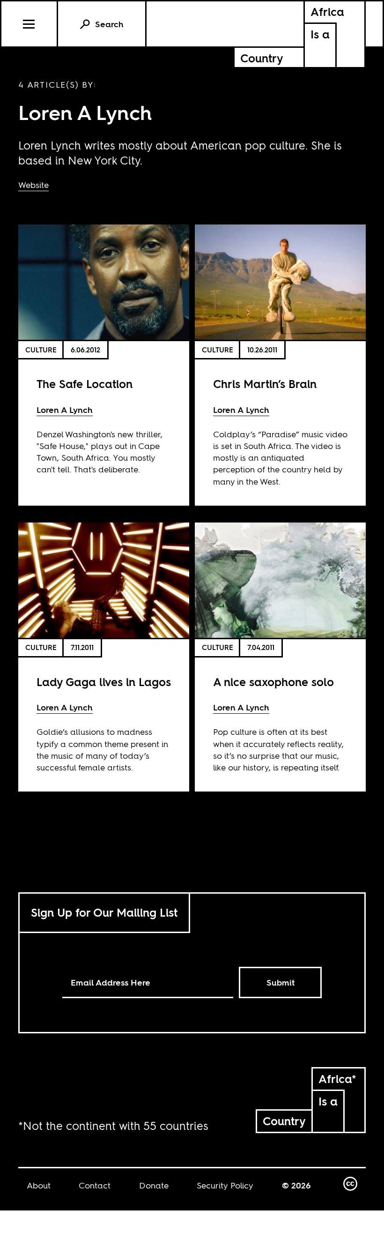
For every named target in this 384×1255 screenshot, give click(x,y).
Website (33, 185)
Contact (95, 1185)
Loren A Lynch (65, 410)
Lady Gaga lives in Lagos (104, 682)
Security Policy (225, 1185)
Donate (154, 1185)
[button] (29, 23)
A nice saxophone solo (273, 682)
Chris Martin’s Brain (265, 384)
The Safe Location (85, 384)
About (39, 1185)
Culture (41, 350)
